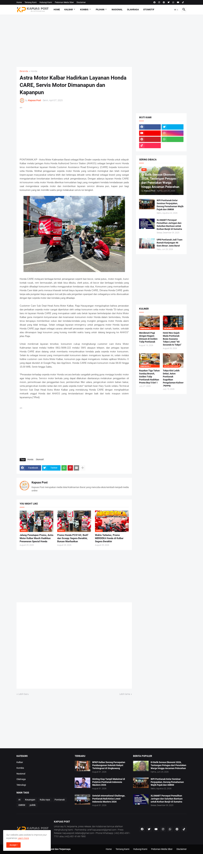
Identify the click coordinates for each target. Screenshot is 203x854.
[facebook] (154, 2)
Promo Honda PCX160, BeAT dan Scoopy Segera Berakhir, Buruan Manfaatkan (72, 538)
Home (19, 2)
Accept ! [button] (13, 845)
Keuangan (30, 799)
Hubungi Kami (45, 2)
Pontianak (60, 799)
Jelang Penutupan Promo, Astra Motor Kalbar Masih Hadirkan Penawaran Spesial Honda (36, 538)
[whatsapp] (173, 2)
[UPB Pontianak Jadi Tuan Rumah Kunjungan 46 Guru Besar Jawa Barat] (147, 243)
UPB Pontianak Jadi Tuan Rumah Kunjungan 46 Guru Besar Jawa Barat (169, 242)
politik (33, 805)
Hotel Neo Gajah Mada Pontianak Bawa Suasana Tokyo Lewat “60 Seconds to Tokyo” (172, 339)
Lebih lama (124, 694)
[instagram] (159, 2)
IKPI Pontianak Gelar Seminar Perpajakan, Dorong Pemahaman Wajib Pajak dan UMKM (170, 205)
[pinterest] (164, 2)
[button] (176, 9)
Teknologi (21, 785)
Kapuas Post (40, 482)
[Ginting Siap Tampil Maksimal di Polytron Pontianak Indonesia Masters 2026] (82, 783)
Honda (34, 71)
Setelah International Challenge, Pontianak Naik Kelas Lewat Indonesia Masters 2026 (108, 798)
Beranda (24, 71)
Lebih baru (23, 694)
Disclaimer (81, 2)
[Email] (76, 468)
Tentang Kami (31, 2)
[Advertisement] (101, 41)
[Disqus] (74, 646)
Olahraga (133, 9)
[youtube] (178, 2)
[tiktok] (183, 2)
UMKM (21, 805)
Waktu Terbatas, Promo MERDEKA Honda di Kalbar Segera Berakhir (109, 538)
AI (19, 799)
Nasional (117, 9)
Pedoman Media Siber (64, 2)
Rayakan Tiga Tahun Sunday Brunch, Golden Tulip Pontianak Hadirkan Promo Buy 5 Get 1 (149, 376)
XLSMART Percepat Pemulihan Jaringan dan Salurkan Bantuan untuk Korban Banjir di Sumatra (169, 224)
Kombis (84, 9)
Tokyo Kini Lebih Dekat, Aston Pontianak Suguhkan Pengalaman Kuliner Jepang (173, 378)
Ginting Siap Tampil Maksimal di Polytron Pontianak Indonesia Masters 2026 (108, 782)
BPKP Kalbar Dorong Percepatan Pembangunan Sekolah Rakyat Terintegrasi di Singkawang (108, 765)
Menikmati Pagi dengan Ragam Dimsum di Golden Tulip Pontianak (148, 337)
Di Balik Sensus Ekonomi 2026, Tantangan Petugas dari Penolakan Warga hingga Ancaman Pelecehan (168, 765)
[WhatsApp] (64, 468)
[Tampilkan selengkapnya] (82, 468)
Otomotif (148, 9)
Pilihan (100, 9)
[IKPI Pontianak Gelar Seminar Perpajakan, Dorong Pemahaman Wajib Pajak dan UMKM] (147, 204)
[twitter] (169, 2)
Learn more (23, 838)
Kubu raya (45, 799)
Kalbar (68, 9)
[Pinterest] (70, 468)
